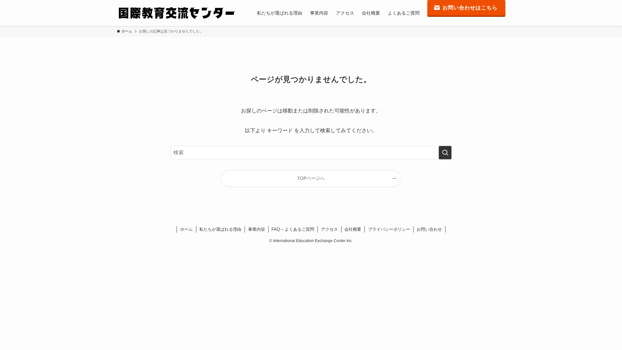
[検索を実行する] (445, 152)
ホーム (186, 229)
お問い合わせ (429, 229)
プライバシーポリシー (389, 229)
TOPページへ (311, 178)
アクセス (329, 229)
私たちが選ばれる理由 (220, 229)
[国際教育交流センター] (176, 12)
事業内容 (256, 229)
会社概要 (352, 229)
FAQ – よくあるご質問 (292, 229)
